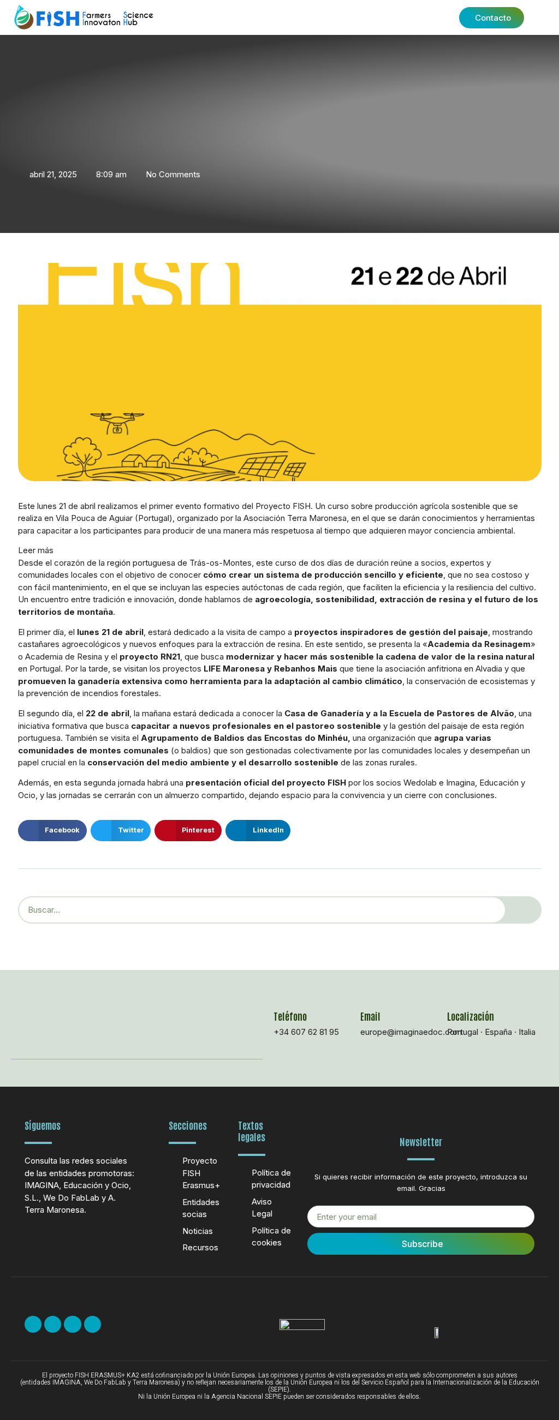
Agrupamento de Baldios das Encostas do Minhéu (244, 738)
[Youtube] (72, 1324)
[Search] (523, 910)
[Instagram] (92, 1324)
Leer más (35, 549)
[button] (369, 17)
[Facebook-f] (33, 1324)
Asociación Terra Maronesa (295, 518)
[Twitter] (52, 1324)
